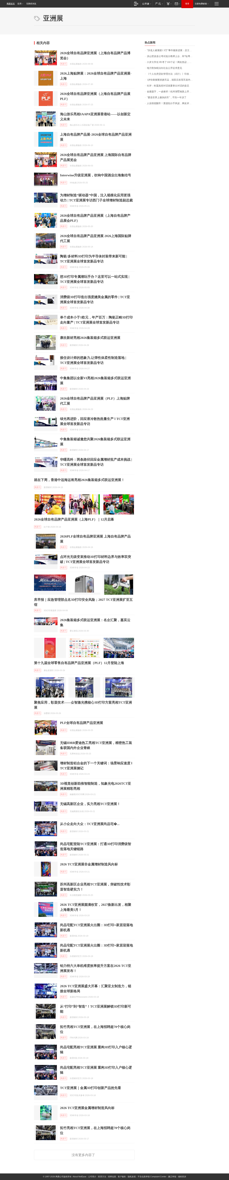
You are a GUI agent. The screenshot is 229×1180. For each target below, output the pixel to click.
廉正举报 (172, 1176)
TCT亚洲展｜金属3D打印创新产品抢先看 (90, 1088)
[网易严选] (158, 3)
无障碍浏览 (31, 4)
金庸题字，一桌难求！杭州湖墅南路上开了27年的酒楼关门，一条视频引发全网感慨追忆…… (171, 91)
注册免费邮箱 (201, 4)
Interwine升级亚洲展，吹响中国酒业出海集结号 (95, 175)
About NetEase (79, 1176)
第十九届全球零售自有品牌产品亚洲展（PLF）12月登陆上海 (79, 663)
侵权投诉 (182, 1176)
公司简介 (92, 1176)
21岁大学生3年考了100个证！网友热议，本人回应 (171, 62)
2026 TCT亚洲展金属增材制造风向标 (87, 1108)
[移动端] (136, 3)
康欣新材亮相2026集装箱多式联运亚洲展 (90, 337)
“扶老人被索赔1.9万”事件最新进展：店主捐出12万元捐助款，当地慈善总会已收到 (171, 50)
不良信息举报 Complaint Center (152, 1176)
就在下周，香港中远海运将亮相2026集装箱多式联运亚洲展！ (79, 480)
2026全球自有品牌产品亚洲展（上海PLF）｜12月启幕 (74, 519)
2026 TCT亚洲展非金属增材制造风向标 (89, 864)
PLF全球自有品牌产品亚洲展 (81, 723)
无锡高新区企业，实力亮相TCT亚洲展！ (90, 804)
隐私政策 (132, 1176)
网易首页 (11, 4)
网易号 (64, 64)
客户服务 (122, 1176)
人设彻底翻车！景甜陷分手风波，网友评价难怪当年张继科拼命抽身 (171, 103)
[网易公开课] (147, 3)
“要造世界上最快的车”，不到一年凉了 (166, 97)
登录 (187, 4)
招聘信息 (112, 1176)
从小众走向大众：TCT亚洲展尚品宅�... (90, 824)
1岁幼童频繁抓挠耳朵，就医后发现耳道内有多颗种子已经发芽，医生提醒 (171, 80)
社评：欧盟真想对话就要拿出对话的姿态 (168, 85)
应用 (19, 4)
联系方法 (102, 1176)
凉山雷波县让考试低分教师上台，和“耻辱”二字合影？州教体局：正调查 (171, 56)
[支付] (168, 3)
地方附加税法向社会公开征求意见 (164, 68)
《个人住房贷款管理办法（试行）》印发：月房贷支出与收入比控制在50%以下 (171, 74)
